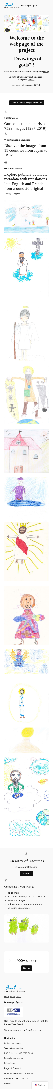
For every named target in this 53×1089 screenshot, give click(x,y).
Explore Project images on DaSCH (26, 103)
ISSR (45, 71)
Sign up (26, 968)
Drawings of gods (29, 5)
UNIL (38, 85)
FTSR (31, 79)
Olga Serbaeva (33, 1030)
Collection (26, 873)
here (12, 1021)
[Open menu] (47, 5)
